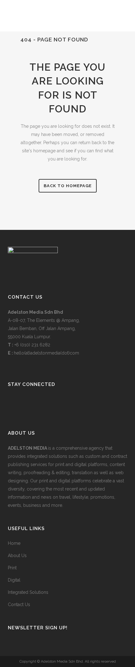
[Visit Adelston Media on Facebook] (31, 401)
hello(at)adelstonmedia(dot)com (46, 352)
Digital (14, 580)
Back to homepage (68, 185)
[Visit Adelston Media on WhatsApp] (21, 401)
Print (12, 567)
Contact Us (19, 604)
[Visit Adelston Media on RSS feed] (42, 401)
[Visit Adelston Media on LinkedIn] (11, 401)
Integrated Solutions (28, 592)
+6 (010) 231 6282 (32, 344)
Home (14, 543)
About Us (17, 555)
